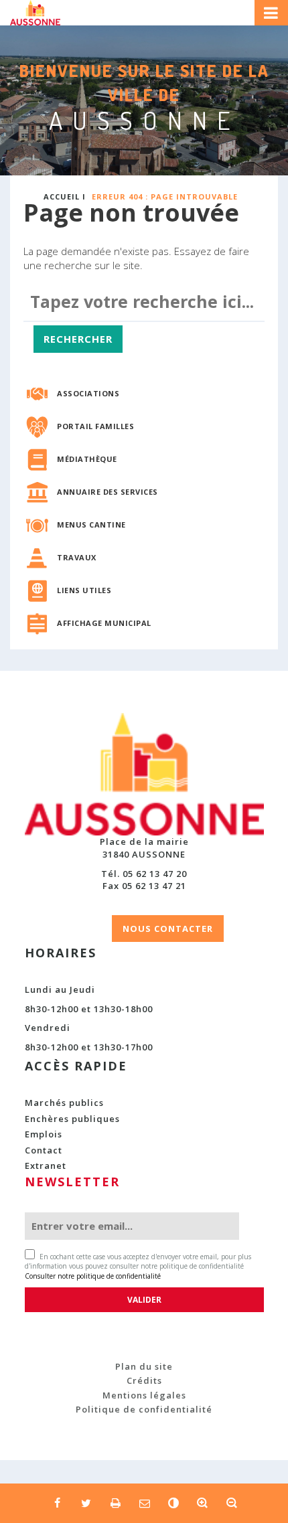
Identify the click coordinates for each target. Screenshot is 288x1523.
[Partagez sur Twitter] (86, 1503)
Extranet (45, 1165)
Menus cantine (91, 524)
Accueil (62, 196)
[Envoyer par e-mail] (143, 1503)
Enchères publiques (72, 1119)
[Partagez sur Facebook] (56, 1503)
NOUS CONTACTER (168, 929)
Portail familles (95, 426)
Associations (88, 393)
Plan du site (144, 1366)
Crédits (144, 1380)
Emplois (43, 1134)
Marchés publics (64, 1103)
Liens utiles (84, 590)
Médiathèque (87, 459)
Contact (43, 1150)
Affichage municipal (104, 623)
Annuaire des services (107, 492)
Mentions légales (144, 1395)
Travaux (76, 557)
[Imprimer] (114, 1503)
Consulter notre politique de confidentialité (93, 1276)
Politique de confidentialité (144, 1409)
